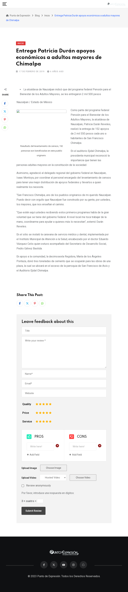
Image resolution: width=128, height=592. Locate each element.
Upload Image (29, 468)
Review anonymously (38, 485)
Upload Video (29, 477)
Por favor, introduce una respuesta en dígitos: (48, 493)
